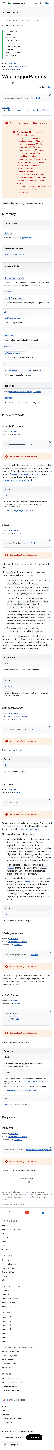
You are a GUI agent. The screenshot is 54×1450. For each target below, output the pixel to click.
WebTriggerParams (23, 237)
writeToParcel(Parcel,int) (25, 474)
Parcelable (20, 254)
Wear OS (5, 1294)
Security (5, 1233)
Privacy (5, 1276)
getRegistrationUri (14, 318)
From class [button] (15, 254)
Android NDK (7, 1368)
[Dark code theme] (50, 95)
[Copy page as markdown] (13, 83)
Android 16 (6, 1321)
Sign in (48, 3)
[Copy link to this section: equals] (11, 525)
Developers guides (9, 1356)
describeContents (13, 278)
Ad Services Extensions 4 (17, 66)
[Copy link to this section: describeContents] (25, 426)
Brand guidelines (26, 1431)
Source (5, 1237)
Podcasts (5, 1249)
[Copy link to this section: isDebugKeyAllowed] (27, 933)
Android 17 (6, 1317)
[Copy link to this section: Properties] (20, 1117)
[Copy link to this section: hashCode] (16, 784)
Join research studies (10, 1390)
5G (3, 1280)
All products (7, 1422)
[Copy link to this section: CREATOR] (16, 1128)
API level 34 (13, 63)
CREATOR (8, 398)
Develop (23, 20)
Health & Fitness (8, 1268)
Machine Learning (9, 1264)
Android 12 (6, 1337)
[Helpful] (18, 25)
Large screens (7, 1290)
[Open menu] (4, 3)
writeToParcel (11, 370)
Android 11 (6, 1341)
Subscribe (34, 1437)
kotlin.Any (6, 108)
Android (5, 1225)
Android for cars (8, 1302)
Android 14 (6, 1329)
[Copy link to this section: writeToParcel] (20, 995)
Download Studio (9, 1364)
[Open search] (35, 3)
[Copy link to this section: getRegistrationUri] (25, 708)
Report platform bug (10, 1378)
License (13, 1431)
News (4, 1241)
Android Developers (9, 20)
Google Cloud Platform (11, 1418)
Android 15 (6, 1325)
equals (8, 298)
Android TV (6, 1306)
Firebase (5, 1414)
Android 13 (6, 1333)
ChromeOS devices (10, 1298)
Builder (8, 233)
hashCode (9, 335)
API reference (10, 12)
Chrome (5, 1410)
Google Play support (10, 1386)
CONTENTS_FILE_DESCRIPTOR (16, 480)
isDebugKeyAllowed (14, 353)
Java (50, 87)
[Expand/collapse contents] (16, 31)
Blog (4, 1245)
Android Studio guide (10, 1352)
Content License (27, 1195)
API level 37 (18, 69)
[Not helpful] (21, 25)
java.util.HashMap (29, 829)
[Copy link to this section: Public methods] (27, 415)
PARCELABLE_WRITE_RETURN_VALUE (22, 1090)
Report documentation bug (13, 1382)
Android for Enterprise (11, 1229)
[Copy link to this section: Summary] (18, 214)
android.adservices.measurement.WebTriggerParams (27, 110)
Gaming (5, 1260)
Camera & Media (8, 1272)
